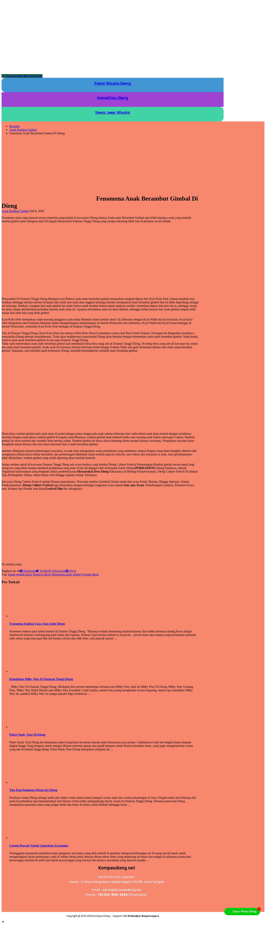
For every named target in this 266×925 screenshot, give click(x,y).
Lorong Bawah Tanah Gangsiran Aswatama (38, 845)
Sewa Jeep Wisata (112, 112)
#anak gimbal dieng (20, 574)
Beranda (14, 126)
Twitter (43, 571)
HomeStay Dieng (112, 98)
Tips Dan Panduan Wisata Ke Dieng (33, 790)
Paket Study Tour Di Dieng (27, 734)
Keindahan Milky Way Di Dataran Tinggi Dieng (41, 679)
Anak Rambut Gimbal (23, 129)
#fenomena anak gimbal (66, 574)
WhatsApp (58, 571)
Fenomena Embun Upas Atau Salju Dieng (37, 623)
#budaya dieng (42, 574)
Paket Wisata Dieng (112, 83)
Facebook (29, 571)
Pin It (72, 571)
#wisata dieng (90, 574)
